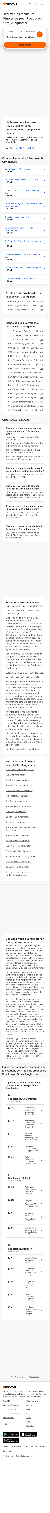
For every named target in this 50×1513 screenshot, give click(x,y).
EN (14, 1424)
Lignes (29, 1405)
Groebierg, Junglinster (16, 812)
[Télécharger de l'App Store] (28, 1434)
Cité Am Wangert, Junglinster (19, 790)
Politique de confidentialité (34, 1447)
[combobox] (25, 32)
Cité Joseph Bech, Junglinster (19, 851)
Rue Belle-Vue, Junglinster (17, 801)
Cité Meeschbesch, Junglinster (20, 769)
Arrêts (28, 1418)
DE (6, 1424)
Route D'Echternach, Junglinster (20, 856)
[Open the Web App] (11, 1440)
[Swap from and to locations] (40, 34)
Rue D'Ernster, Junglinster (17, 835)
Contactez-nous (9, 1451)
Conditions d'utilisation (12, 1447)
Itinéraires (30, 1426)
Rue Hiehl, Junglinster (15, 822)
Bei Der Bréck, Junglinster (17, 867)
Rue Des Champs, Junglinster (19, 785)
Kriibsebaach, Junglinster (17, 796)
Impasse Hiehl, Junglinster (18, 841)
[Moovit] (10, 4)
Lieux (28, 1409)
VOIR (41, 301)
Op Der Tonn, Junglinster (17, 817)
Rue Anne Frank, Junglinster (18, 846)
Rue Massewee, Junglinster (18, 862)
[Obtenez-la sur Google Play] (11, 1434)
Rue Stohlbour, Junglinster (18, 780)
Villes (28, 1422)
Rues (28, 1413)
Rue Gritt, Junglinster (15, 775)
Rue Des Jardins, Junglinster (19, 806)
